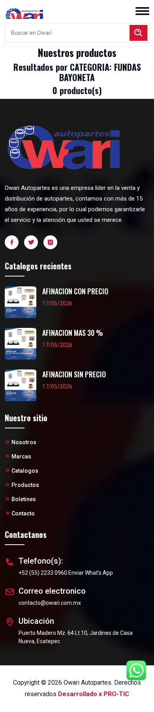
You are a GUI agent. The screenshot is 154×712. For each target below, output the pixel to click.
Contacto (23, 513)
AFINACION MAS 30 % (72, 333)
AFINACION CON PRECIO (75, 291)
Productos (25, 485)
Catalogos (24, 471)
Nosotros (23, 442)
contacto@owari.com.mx (50, 603)
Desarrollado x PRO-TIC (93, 694)
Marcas (21, 456)
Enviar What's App (90, 573)
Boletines (23, 499)
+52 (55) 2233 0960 (43, 573)
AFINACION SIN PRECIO (74, 374)
